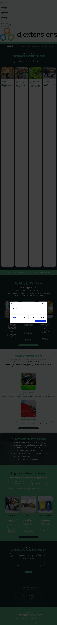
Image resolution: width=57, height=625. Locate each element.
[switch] (24, 317)
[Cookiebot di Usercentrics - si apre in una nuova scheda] (41, 303)
